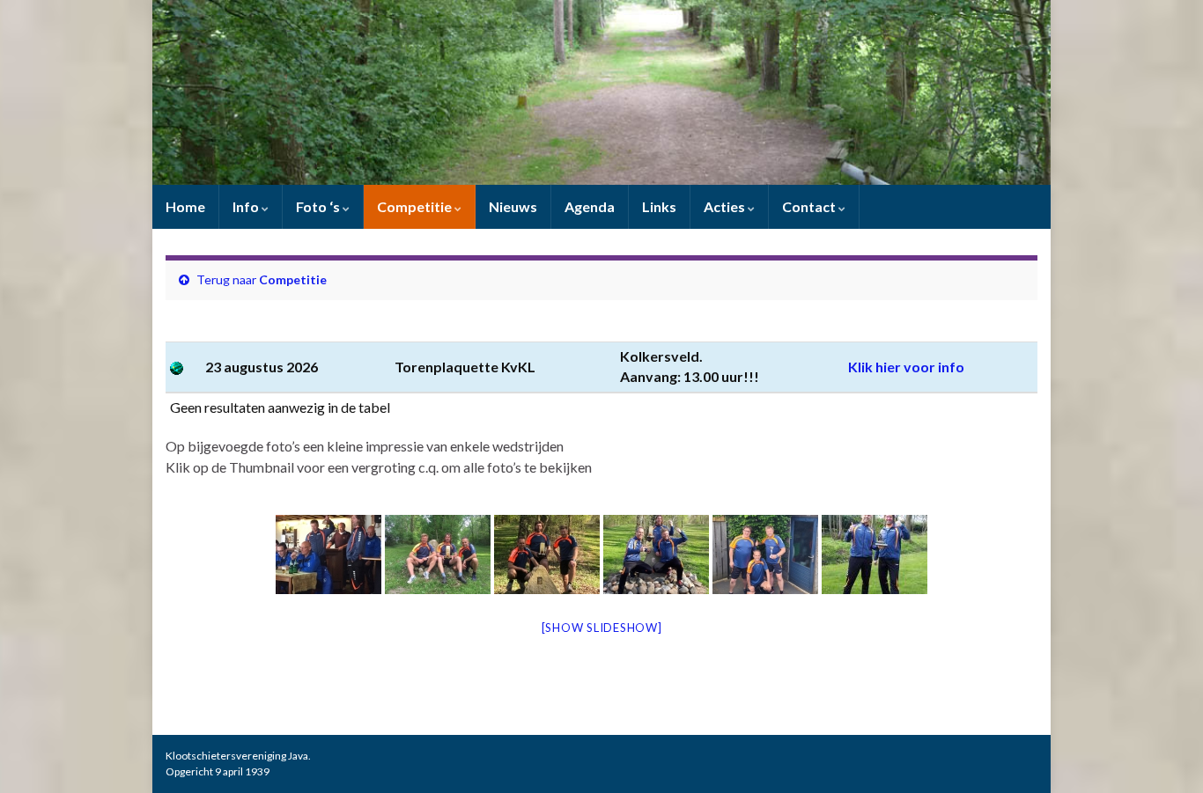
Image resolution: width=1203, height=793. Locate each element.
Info (247, 206)
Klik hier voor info (906, 366)
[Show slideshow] (602, 627)
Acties (726, 206)
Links (659, 206)
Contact (810, 206)
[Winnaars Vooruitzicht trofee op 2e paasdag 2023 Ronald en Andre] (874, 554)
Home (185, 206)
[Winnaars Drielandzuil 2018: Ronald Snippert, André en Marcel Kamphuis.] (438, 554)
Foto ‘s (319, 206)
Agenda (590, 206)
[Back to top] (1163, 753)
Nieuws (513, 206)
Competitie (415, 206)
